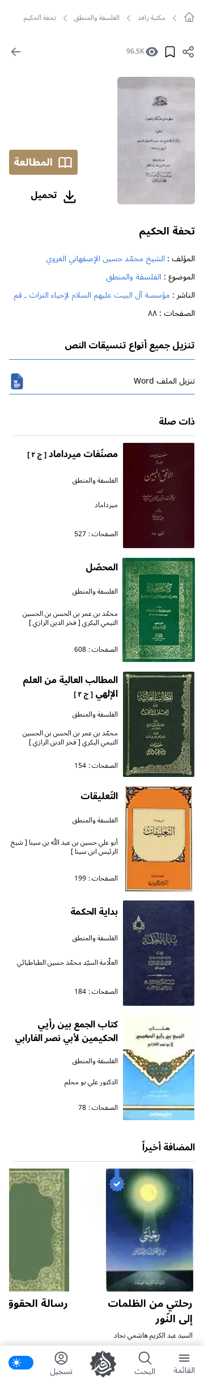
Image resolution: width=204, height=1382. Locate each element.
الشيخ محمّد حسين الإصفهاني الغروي (105, 258)
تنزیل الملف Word (164, 381)
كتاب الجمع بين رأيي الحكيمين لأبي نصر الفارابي (66, 1031)
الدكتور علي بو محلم (91, 1082)
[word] (17, 381)
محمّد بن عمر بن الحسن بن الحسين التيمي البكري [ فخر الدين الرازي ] (70, 618)
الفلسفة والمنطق (97, 18)
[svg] (189, 17)
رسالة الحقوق (36, 1303)
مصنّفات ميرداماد (72, 454)
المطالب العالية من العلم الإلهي (70, 687)
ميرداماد (106, 505)
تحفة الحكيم (167, 231)
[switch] (20, 1362)
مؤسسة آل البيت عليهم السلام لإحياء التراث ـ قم (92, 295)
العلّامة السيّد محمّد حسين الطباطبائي (67, 963)
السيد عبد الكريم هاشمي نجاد (153, 1335)
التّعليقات (99, 796)
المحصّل (102, 567)
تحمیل (44, 195)
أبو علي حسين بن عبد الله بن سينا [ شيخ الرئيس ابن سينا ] (64, 847)
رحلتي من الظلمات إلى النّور (150, 1311)
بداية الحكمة (94, 912)
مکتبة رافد (151, 18)
